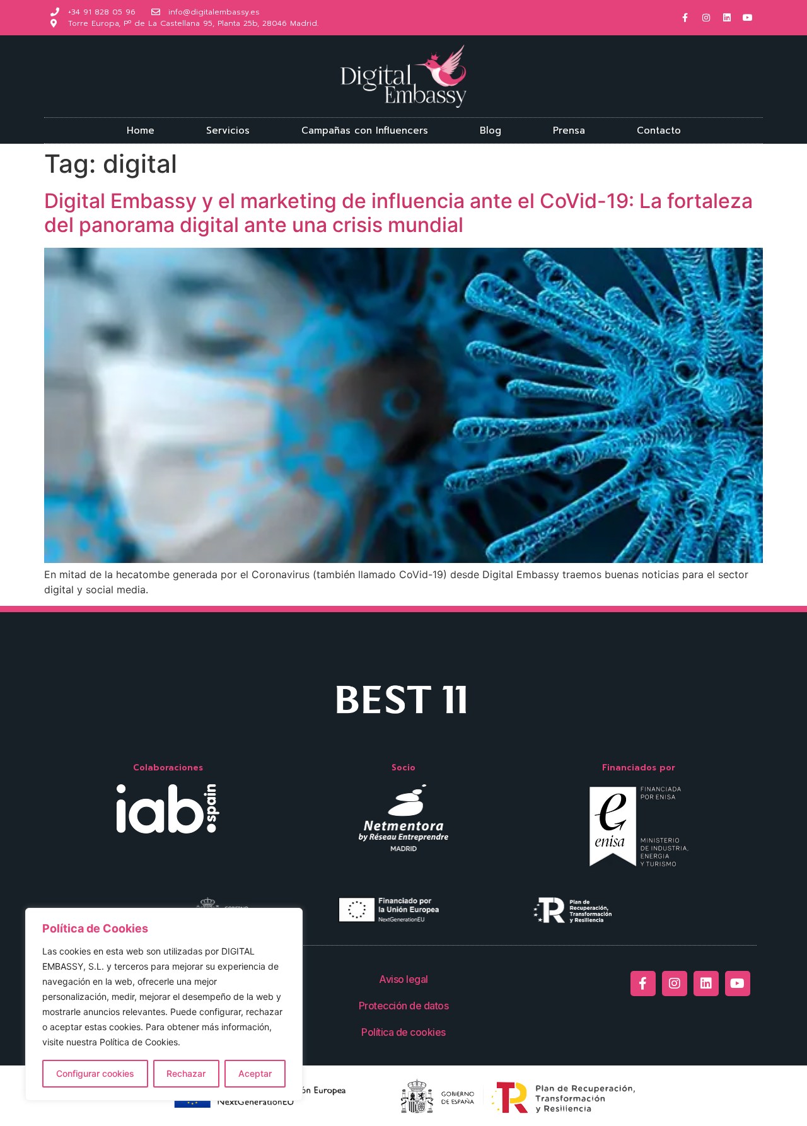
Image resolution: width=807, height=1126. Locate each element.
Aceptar (255, 1073)
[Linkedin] (727, 17)
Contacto (659, 130)
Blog (490, 130)
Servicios (228, 130)
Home (140, 130)
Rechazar (186, 1073)
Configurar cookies (95, 1073)
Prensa (569, 130)
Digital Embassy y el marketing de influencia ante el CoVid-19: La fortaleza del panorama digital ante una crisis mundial (398, 213)
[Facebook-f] (685, 17)
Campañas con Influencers (364, 130)
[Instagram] (706, 17)
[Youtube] (748, 17)
